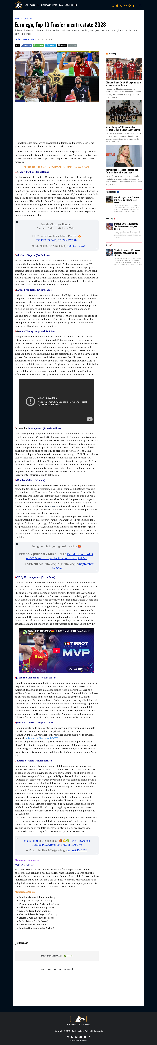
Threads (63, 45)
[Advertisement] (57, 125)
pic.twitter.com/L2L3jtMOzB (68, 558)
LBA (38, 5)
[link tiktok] (134, 5)
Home (17, 19)
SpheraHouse (82, 1040)
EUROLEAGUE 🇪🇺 (112, 191)
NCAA (61, 5)
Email (74, 45)
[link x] (113, 5)
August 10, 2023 (77, 850)
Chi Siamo (71, 1024)
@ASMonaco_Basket (80, 554)
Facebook (27, 45)
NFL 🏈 (109, 244)
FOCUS (32, 5)
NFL (75, 5)
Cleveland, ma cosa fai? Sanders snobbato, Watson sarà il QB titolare (127, 253)
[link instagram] (121, 5)
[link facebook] (117, 5)
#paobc (36, 844)
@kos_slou (31, 841)
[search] (140, 5)
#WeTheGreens (79, 841)
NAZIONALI (69, 5)
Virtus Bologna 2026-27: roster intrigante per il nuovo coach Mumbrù (127, 200)
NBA (26, 5)
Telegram (51, 45)
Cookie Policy (84, 1024)
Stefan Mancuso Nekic (25, 39)
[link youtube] (125, 5)
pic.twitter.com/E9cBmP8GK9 (62, 844)
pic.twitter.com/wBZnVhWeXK (56, 240)
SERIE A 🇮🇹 (110, 218)
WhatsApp (39, 45)
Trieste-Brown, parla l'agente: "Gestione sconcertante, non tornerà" (126, 226)
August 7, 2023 (76, 246)
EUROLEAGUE (46, 5)
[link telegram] (130, 5)
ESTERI (54, 5)
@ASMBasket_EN (37, 558)
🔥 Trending (111, 53)
